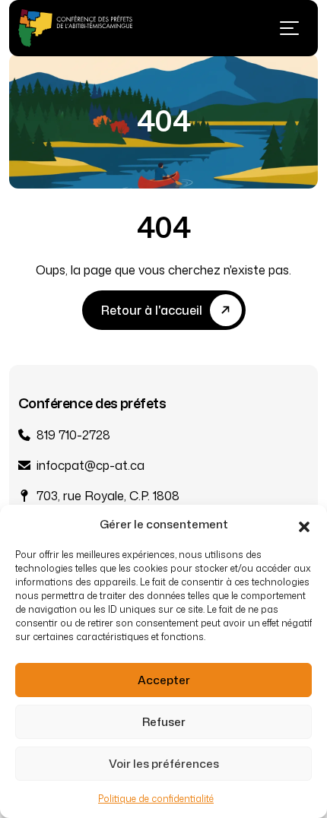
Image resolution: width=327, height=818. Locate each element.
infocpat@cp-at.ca (90, 465)
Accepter (164, 680)
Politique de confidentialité (156, 798)
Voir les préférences (164, 764)
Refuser (164, 722)
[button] (304, 524)
